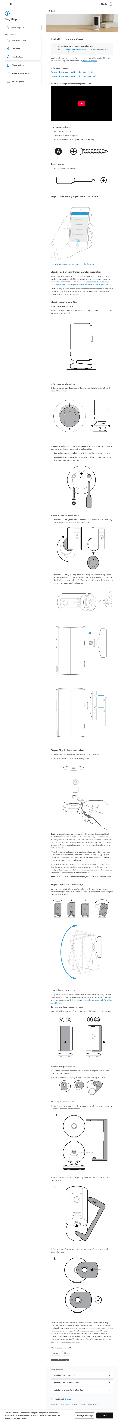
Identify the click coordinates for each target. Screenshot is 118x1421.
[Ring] (9, 4)
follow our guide (90, 60)
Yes (57, 1353)
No (68, 1353)
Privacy (74, 1404)
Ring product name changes (76, 49)
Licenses (82, 1404)
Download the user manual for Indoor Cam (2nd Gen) (73, 76)
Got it (105, 1415)
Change (68, 1399)
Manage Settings (85, 1415)
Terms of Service (92, 1404)
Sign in (104, 4)
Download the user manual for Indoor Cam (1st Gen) (73, 72)
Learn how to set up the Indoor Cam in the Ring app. (73, 264)
